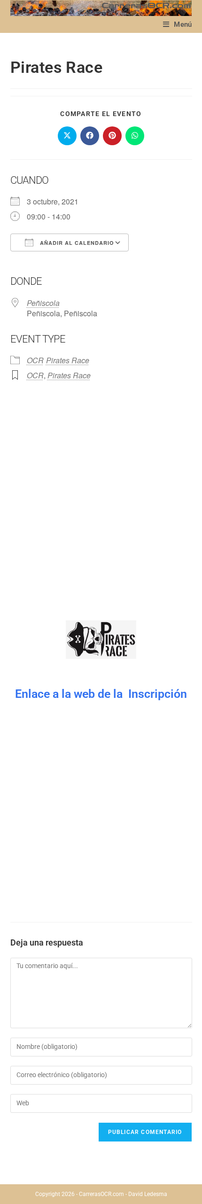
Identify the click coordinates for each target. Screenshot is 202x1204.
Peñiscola (43, 302)
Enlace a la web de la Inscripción (101, 694)
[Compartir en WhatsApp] (134, 135)
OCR (35, 360)
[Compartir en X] (67, 135)
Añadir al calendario (76, 242)
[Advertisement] (101, 505)
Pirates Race (67, 360)
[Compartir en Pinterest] (112, 135)
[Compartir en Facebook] (89, 135)
